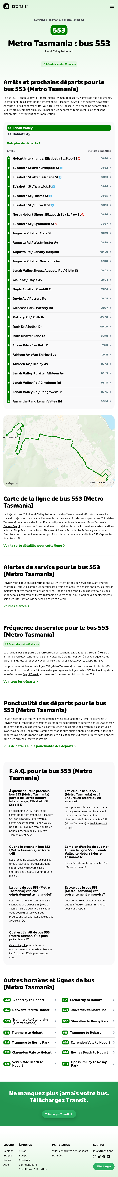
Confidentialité (28, 1164)
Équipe (23, 1155)
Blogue (7, 1155)
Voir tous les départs (19, 681)
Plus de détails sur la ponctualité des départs (38, 746)
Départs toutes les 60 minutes (61, 64)
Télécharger (104, 1166)
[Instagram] (94, 1156)
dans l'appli (44, 908)
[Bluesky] (99, 1156)
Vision (22, 1150)
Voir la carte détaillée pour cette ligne (32, 545)
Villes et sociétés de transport (70, 1150)
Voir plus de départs (22, 143)
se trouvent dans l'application (37, 113)
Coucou (8, 1145)
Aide (6, 1164)
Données (57, 1155)
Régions (8, 1150)
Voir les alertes (14, 606)
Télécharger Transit (57, 1114)
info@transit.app (103, 1150)
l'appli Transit (94, 660)
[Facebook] (103, 1156)
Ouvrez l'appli (11, 526)
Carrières (24, 1160)
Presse (7, 1160)
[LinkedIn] (108, 1156)
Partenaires (61, 1145)
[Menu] (112, 6)
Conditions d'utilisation (33, 1169)
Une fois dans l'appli (68, 590)
